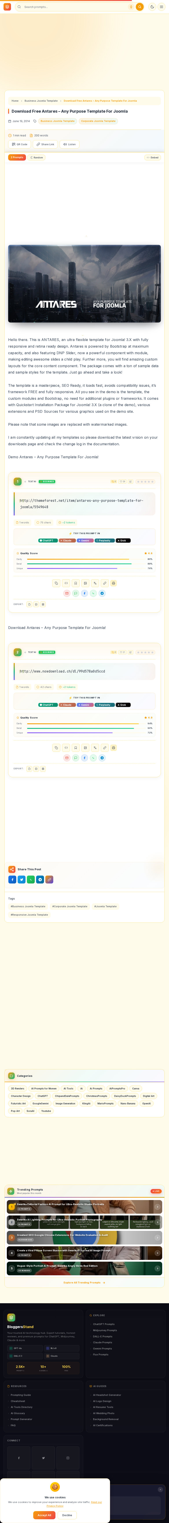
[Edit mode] (130, 482)
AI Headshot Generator (107, 1395)
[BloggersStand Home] (7, 7)
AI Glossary (18, 1413)
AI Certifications (103, 1425)
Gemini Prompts (102, 1348)
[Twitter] (43, 1458)
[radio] (138, 481)
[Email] (66, 593)
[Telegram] (102, 593)
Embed (154, 157)
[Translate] (95, 583)
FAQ (13, 1425)
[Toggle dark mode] (152, 7)
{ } (66, 583)
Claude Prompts (102, 1342)
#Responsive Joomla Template (29, 914)
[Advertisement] (84, 48)
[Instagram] (67, 1458)
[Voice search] (131, 7)
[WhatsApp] (93, 593)
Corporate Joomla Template (98, 121)
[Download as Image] (85, 583)
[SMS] (75, 593)
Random (38, 157)
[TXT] (29, 604)
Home (15, 100)
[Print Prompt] (113, 583)
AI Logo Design (102, 1401)
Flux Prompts (100, 1354)
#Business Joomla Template (28, 906)
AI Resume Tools (103, 1407)
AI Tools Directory (21, 1407)
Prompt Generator (21, 1419)
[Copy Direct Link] (105, 583)
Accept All (44, 1515)
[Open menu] (161, 7)
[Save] (76, 583)
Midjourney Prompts (105, 1330)
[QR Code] (43, 604)
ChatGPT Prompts (104, 1324)
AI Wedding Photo (103, 1413)
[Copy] (56, 583)
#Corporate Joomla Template (69, 906)
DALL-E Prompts (102, 1336)
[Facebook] (84, 593)
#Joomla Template (105, 906)
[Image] (36, 604)
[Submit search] (140, 7)
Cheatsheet (18, 1401)
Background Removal (106, 1419)
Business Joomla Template (41, 100)
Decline (67, 1515)
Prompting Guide (21, 1395)
